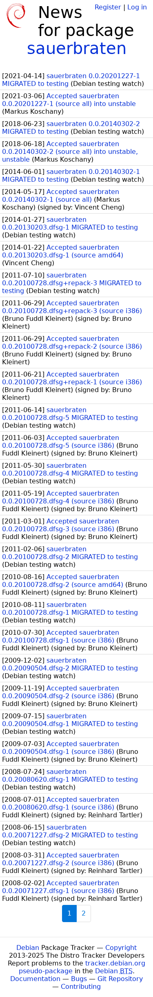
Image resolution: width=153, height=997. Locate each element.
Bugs (79, 979)
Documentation (35, 979)
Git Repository (120, 979)
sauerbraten (76, 48)
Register (108, 7)
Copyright (121, 948)
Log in (137, 7)
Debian (27, 948)
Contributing (81, 986)
